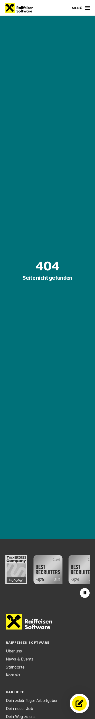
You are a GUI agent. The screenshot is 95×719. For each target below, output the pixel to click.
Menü (77, 8)
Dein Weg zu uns (21, 716)
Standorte (15, 667)
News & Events (20, 659)
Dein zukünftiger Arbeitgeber (31, 700)
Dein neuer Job (19, 708)
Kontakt (13, 674)
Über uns (14, 651)
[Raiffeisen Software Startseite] (19, 8)
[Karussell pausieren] (85, 593)
